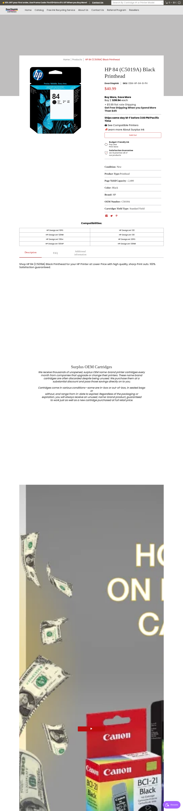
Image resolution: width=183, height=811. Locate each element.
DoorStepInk (112, 83)
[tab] (30, 253)
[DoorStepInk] (11, 10)
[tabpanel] (91, 268)
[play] (91, 728)
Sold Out (133, 135)
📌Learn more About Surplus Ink (124, 129)
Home (66, 59)
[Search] (162, 2)
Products (77, 59)
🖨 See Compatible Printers (121, 125)
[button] (170, 2)
